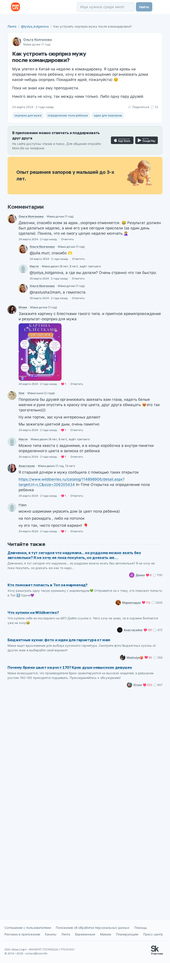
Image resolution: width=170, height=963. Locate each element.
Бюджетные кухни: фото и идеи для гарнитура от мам (59, 639)
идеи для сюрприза (108, 115)
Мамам (105, 934)
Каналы (50, 934)
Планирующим (127, 934)
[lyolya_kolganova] (12, 218)
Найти (144, 7)
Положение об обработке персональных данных (92, 927)
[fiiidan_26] (12, 507)
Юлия (23, 307)
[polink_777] (12, 395)
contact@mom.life (36, 953)
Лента (12, 26)
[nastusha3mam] (23, 268)
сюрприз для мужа (27, 115)
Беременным (85, 934)
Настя (34, 266)
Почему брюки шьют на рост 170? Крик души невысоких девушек (70, 667)
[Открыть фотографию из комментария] (40, 352)
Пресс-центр (153, 934)
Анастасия (27, 466)
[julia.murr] (12, 309)
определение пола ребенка (68, 115)
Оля (21, 393)
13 (156, 107)
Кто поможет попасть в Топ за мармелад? (47, 585)
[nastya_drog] (12, 468)
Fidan (23, 505)
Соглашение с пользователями (27, 927)
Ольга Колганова (37, 39)
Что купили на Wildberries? (33, 612)
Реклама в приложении (22, 934)
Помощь (140, 927)
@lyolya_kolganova (35, 26)
